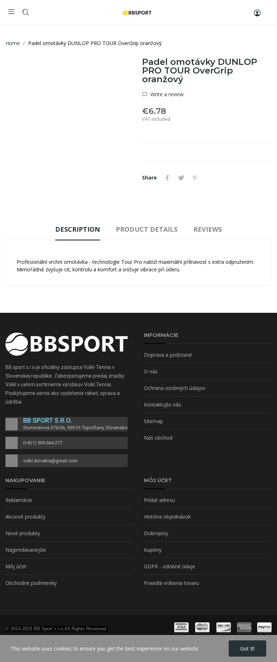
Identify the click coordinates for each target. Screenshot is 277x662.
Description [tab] (77, 229)
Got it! (247, 648)
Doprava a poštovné (168, 354)
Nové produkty (22, 533)
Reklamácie (18, 500)
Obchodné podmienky (31, 582)
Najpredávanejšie (25, 549)
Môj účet (15, 566)
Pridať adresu (159, 500)
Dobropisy (156, 533)
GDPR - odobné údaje (169, 566)
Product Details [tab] (146, 229)
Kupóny (153, 549)
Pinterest (195, 177)
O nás (151, 371)
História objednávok (167, 516)
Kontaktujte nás (162, 404)
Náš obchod (158, 437)
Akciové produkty (25, 516)
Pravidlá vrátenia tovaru (171, 582)
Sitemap (153, 421)
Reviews (207, 229)
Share (167, 177)
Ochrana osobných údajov (174, 388)
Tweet (181, 177)
